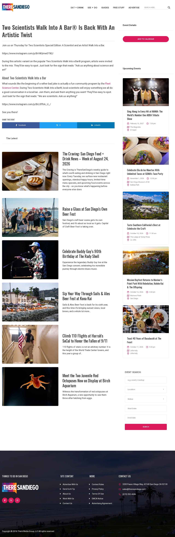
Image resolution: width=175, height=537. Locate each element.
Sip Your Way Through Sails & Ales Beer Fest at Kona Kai (86, 296)
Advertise (134, 7)
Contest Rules (98, 484)
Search (146, 427)
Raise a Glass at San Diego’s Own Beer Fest (84, 211)
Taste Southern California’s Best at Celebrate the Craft (143, 226)
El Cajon (133, 130)
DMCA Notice (97, 499)
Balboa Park (134, 185)
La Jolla (133, 240)
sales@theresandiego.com (134, 489)
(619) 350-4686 (129, 494)
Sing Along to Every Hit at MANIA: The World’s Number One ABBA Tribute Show (145, 114)
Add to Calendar (146, 39)
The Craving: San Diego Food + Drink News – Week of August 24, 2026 (85, 158)
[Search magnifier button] (169, 7)
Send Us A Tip (69, 489)
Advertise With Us (70, 484)
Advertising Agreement (102, 503)
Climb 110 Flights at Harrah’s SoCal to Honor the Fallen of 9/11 (84, 338)
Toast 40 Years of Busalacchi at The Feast (144, 340)
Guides (105, 7)
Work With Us (68, 499)
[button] (146, 389)
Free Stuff (118, 7)
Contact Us (67, 503)
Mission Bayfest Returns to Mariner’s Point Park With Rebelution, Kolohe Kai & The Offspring (145, 283)
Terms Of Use (98, 494)
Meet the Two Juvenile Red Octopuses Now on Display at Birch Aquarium (86, 380)
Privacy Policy (98, 489)
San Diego (134, 298)
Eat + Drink (77, 7)
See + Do (92, 7)
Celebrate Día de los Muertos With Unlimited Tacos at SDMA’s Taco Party (145, 171)
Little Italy (134, 353)
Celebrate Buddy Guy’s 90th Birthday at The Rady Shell (81, 253)
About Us (67, 494)
